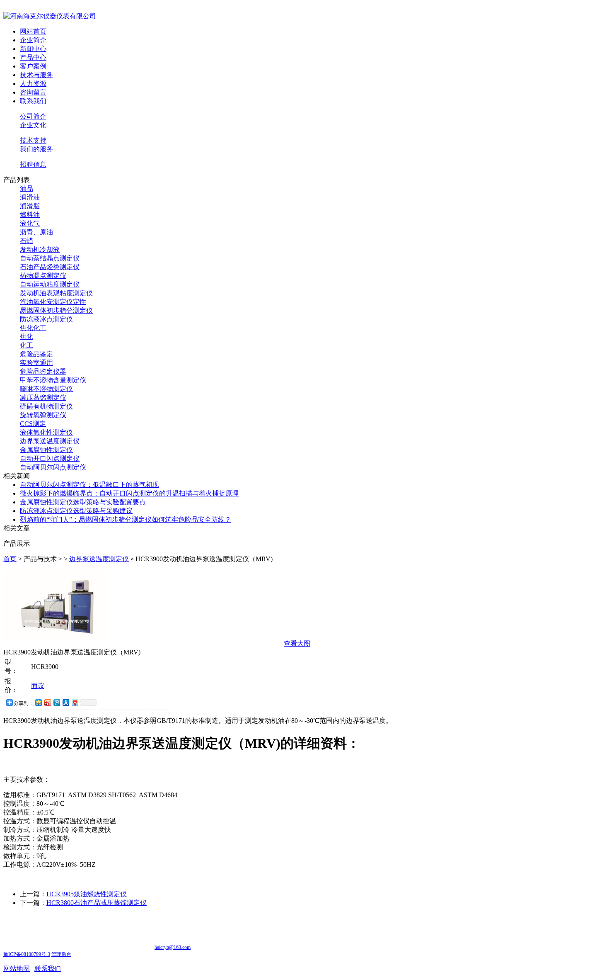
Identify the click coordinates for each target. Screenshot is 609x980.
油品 (26, 188)
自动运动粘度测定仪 (50, 284)
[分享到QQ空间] (38, 702)
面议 (37, 685)
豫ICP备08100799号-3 (26, 954)
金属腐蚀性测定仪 (46, 449)
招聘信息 (33, 164)
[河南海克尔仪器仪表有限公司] (49, 15)
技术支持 (33, 140)
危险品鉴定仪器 (43, 371)
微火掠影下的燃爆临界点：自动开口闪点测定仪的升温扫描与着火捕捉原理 (129, 493)
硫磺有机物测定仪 (46, 406)
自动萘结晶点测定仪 (50, 258)
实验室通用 (36, 362)
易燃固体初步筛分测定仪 (56, 310)
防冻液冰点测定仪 (46, 319)
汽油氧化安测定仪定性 (53, 301)
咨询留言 (33, 92)
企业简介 (33, 40)
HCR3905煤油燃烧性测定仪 (86, 893)
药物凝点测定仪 (43, 275)
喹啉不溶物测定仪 (46, 388)
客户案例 (33, 66)
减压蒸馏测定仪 (43, 397)
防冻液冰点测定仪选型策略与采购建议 (76, 510)
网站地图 (16, 968)
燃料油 (30, 214)
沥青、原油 (36, 232)
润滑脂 (30, 205)
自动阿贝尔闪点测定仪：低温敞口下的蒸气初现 (89, 484)
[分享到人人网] (65, 702)
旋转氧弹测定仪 (43, 414)
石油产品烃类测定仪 (50, 266)
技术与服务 (36, 74)
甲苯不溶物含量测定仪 (53, 380)
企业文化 (33, 125)
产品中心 (33, 57)
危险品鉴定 (36, 353)
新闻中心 (33, 48)
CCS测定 (33, 423)
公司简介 (33, 116)
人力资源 (33, 83)
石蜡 (26, 240)
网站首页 (33, 31)
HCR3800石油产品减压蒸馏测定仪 (96, 902)
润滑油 (30, 197)
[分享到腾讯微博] (56, 702)
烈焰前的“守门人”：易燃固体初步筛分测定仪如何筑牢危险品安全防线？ (125, 519)
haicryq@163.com (173, 947)
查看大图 (297, 643)
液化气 (30, 223)
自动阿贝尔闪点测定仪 (53, 467)
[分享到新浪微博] (47, 702)
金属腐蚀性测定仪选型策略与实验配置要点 (83, 502)
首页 (10, 558)
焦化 (26, 336)
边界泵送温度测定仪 (50, 441)
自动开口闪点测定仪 (50, 458)
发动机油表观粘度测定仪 (56, 293)
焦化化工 (33, 327)
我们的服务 (36, 149)
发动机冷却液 (40, 249)
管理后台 (61, 954)
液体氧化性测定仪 (46, 432)
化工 (26, 345)
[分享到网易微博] (74, 702)
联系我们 (33, 101)
